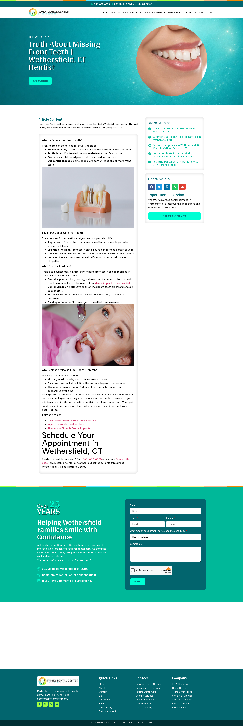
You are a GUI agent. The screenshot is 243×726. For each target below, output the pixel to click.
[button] (151, 187)
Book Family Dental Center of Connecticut (69, 574)
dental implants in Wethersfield (113, 283)
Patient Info (190, 12)
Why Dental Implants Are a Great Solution (72, 420)
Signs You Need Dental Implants (66, 424)
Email (133, 518)
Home (105, 12)
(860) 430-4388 (92, 459)
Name (133, 505)
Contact (210, 12)
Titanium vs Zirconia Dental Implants (69, 428)
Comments (136, 544)
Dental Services (130, 12)
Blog (200, 12)
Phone (169, 518)
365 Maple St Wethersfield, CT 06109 (65, 568)
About (113, 12)
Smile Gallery (174, 12)
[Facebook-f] (39, 704)
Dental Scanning (153, 12)
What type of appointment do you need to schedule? (158, 531)
